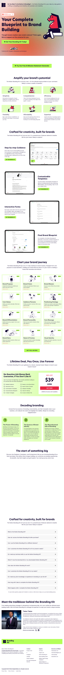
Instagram (29, 654)
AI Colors (41, 650)
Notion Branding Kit (43, 654)
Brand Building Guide (43, 656)
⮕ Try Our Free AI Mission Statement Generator (32, 66)
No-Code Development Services (31, 661)
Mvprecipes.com (55, 650)
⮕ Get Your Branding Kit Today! (15, 42)
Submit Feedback (30, 658)
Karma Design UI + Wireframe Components (44, 662)
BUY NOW (49, 388)
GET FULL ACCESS (32, 350)
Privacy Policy (4, 670)
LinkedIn (28, 656)
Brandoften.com (55, 656)
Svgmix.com (41, 652)
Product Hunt (29, 650)
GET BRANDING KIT (10, 159)
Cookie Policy (18, 670)
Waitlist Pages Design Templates (43, 659)
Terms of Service (11, 670)
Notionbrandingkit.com (56, 652)
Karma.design (54, 654)
